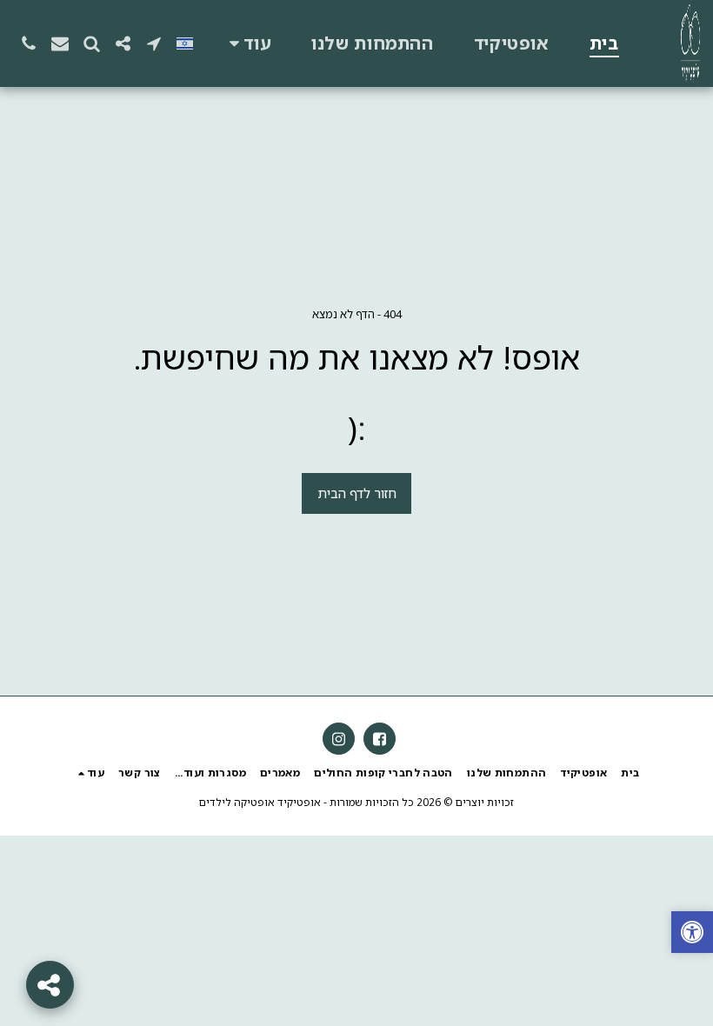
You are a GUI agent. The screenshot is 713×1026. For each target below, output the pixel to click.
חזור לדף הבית (356, 493)
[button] (154, 43)
